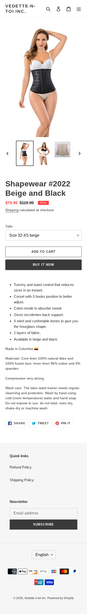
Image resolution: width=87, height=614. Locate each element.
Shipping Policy (22, 480)
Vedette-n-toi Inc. (20, 9)
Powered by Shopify (60, 598)
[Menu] (79, 9)
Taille (9, 226)
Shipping (12, 210)
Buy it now (43, 264)
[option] (24, 153)
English (42, 555)
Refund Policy (21, 467)
